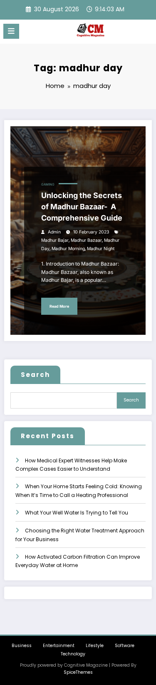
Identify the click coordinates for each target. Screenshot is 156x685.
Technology (73, 654)
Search (35, 374)
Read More (59, 306)
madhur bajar (55, 240)
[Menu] (11, 31)
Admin (54, 232)
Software (124, 645)
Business (22, 645)
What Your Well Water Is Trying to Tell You (76, 512)
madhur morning (68, 248)
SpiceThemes (78, 672)
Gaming (47, 184)
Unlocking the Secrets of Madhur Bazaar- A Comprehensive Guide (81, 206)
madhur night (100, 248)
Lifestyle (95, 645)
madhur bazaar (86, 240)
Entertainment (58, 645)
